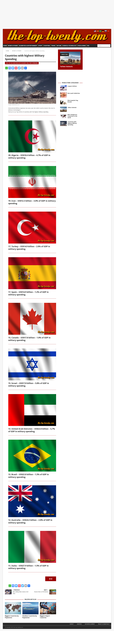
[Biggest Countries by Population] (13, 608)
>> (50, 578)
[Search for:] (103, 46)
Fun (88, 46)
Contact (72, 624)
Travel (53, 46)
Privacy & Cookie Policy (103, 624)
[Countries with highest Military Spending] (63, 123)
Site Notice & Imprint (90, 624)
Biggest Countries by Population (12, 616)
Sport (40, 46)
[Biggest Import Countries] (48, 608)
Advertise (79, 624)
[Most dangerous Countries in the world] (63, 116)
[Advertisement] (57, 14)
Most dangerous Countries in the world (72, 116)
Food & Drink (82, 46)
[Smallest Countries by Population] (30, 608)
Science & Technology (69, 46)
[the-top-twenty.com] (57, 43)
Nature (59, 46)
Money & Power (13, 46)
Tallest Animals (66, 67)
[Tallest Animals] (70, 58)
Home (5, 46)
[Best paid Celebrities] (63, 95)
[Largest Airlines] (63, 87)
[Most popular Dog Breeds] (63, 102)
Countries (46, 46)
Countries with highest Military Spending (72, 123)
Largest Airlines (72, 86)
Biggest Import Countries (45, 616)
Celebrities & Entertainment (28, 46)
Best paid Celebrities (74, 93)
